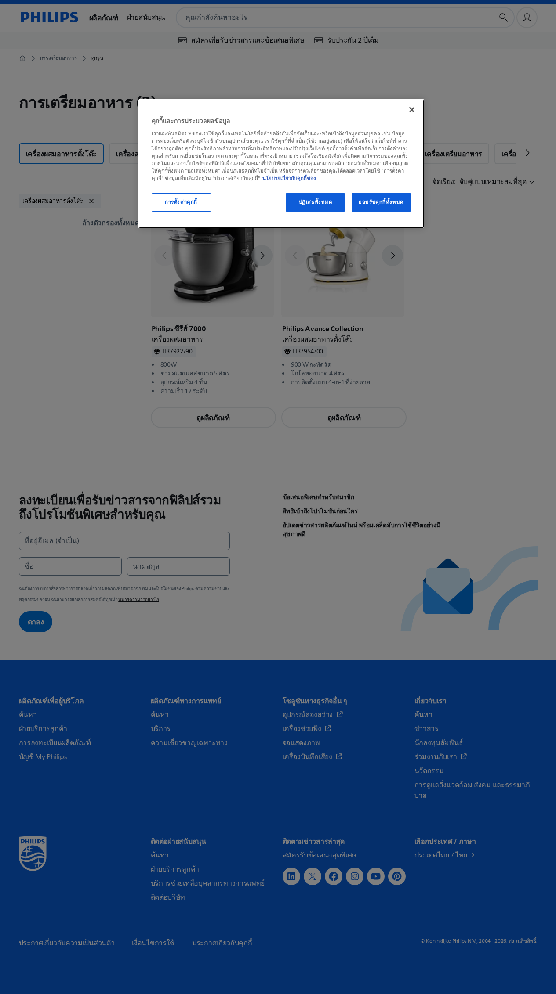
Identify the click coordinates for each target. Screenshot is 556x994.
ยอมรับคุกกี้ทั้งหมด (381, 202)
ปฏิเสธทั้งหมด (315, 202)
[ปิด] (412, 109)
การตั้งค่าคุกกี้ (181, 202)
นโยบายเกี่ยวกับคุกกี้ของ (289, 178)
